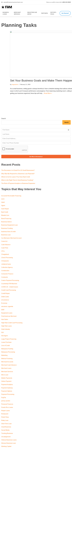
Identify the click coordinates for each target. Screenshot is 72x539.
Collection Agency (7, 267)
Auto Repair (5, 208)
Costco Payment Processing (10, 280)
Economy (4, 303)
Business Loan (6, 235)
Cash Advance (5, 244)
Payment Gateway (7, 388)
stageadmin (15, 84)
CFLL (3, 251)
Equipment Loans (6, 313)
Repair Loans (5, 410)
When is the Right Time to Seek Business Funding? (17, 180)
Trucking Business (7, 433)
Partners (44, 13)
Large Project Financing (8, 339)
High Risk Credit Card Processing (11, 322)
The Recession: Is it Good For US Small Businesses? (18, 170)
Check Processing (7, 257)
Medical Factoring (6, 358)
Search (3, 118)
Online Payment (6, 381)
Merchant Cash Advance (9, 365)
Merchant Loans (6, 368)
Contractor (4, 277)
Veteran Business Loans (9, 440)
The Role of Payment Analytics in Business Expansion (18, 183)
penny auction (5, 401)
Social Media (5, 430)
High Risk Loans (6, 326)
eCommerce (5, 300)
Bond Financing (6, 218)
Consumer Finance (7, 274)
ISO (2, 332)
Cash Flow (4, 248)
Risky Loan (4, 420)
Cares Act (4, 241)
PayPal (3, 397)
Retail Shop (5, 417)
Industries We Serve (32, 13)
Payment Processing (7, 394)
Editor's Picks (53, 13)
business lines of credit (8, 231)
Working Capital (6, 446)
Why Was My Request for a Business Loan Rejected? (18, 173)
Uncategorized (5, 436)
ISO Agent (4, 335)
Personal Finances (7, 404)
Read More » (48, 93)
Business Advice (6, 222)
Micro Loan (4, 375)
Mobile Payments (6, 378)
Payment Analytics (7, 384)
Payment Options (6, 391)
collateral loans (6, 264)
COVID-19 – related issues (9, 287)
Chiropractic (5, 261)
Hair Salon (4, 319)
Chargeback (5, 254)
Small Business (6, 427)
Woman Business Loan (8, 443)
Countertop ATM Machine (9, 283)
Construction (5, 270)
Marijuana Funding (7, 348)
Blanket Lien (5, 215)
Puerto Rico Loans (7, 407)
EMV (2, 309)
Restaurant (4, 414)
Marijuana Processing (8, 352)
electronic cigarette (7, 306)
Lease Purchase (6, 342)
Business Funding (7, 228)
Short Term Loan (6, 423)
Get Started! (65, 13)
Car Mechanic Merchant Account (11, 238)
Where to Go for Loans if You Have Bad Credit (15, 177)
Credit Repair (5, 293)
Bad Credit (4, 212)
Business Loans (6, 13)
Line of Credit (5, 345)
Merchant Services (17, 13)
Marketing (4, 355)
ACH (2, 199)
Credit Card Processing (8, 290)
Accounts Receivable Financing (11, 196)
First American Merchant (8, 316)
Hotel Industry (5, 329)
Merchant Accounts (7, 362)
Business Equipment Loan (9, 225)
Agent (3, 205)
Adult (3, 202)
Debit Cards (5, 296)
